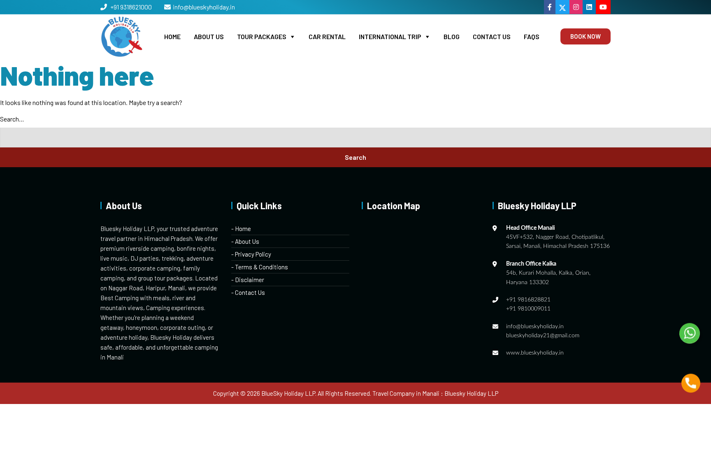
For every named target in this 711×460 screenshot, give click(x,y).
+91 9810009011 (528, 309)
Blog (452, 36)
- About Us (245, 241)
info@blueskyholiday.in (204, 7)
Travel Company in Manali (405, 393)
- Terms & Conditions (259, 267)
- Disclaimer (247, 279)
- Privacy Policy (251, 254)
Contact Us (492, 36)
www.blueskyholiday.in (535, 353)
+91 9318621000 (130, 7)
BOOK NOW (585, 36)
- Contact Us (248, 292)
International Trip (390, 36)
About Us (209, 36)
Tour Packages (261, 36)
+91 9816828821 (528, 300)
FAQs (531, 36)
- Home (241, 228)
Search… (12, 119)
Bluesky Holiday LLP (471, 393)
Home (172, 36)
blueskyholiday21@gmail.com (542, 336)
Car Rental (327, 36)
